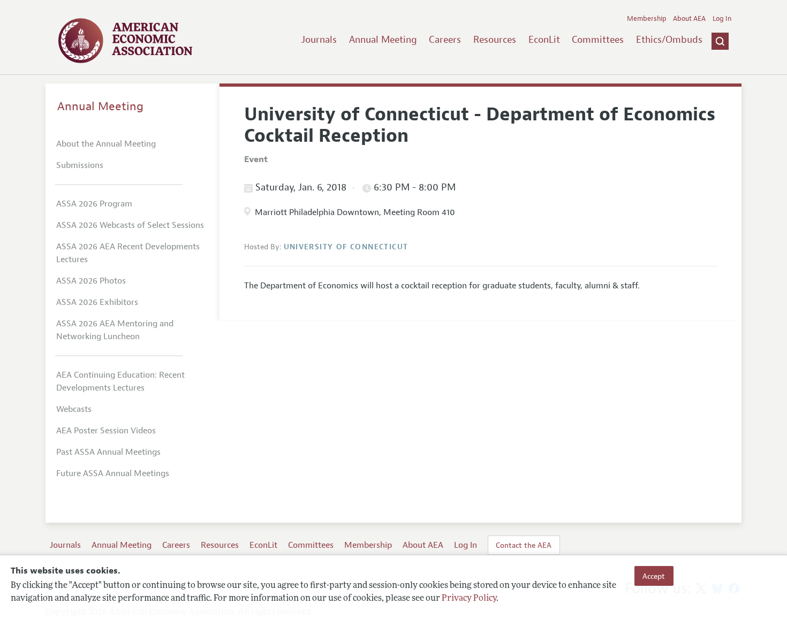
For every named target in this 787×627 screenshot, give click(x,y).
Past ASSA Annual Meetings (108, 452)
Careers (445, 39)
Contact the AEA (523, 545)
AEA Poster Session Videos (106, 430)
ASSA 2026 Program (94, 203)
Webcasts (74, 409)
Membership (647, 18)
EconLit (544, 39)
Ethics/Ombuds (669, 39)
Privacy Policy (469, 598)
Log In (722, 18)
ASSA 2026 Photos (91, 281)
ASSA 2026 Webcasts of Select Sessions (130, 225)
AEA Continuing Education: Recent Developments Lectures (120, 381)
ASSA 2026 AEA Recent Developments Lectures (128, 253)
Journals (319, 39)
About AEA (689, 18)
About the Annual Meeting (106, 144)
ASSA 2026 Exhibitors (97, 302)
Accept (653, 575)
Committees (598, 39)
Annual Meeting (383, 39)
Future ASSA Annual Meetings (112, 473)
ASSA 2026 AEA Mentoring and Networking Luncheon (114, 330)
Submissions (79, 165)
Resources (494, 39)
